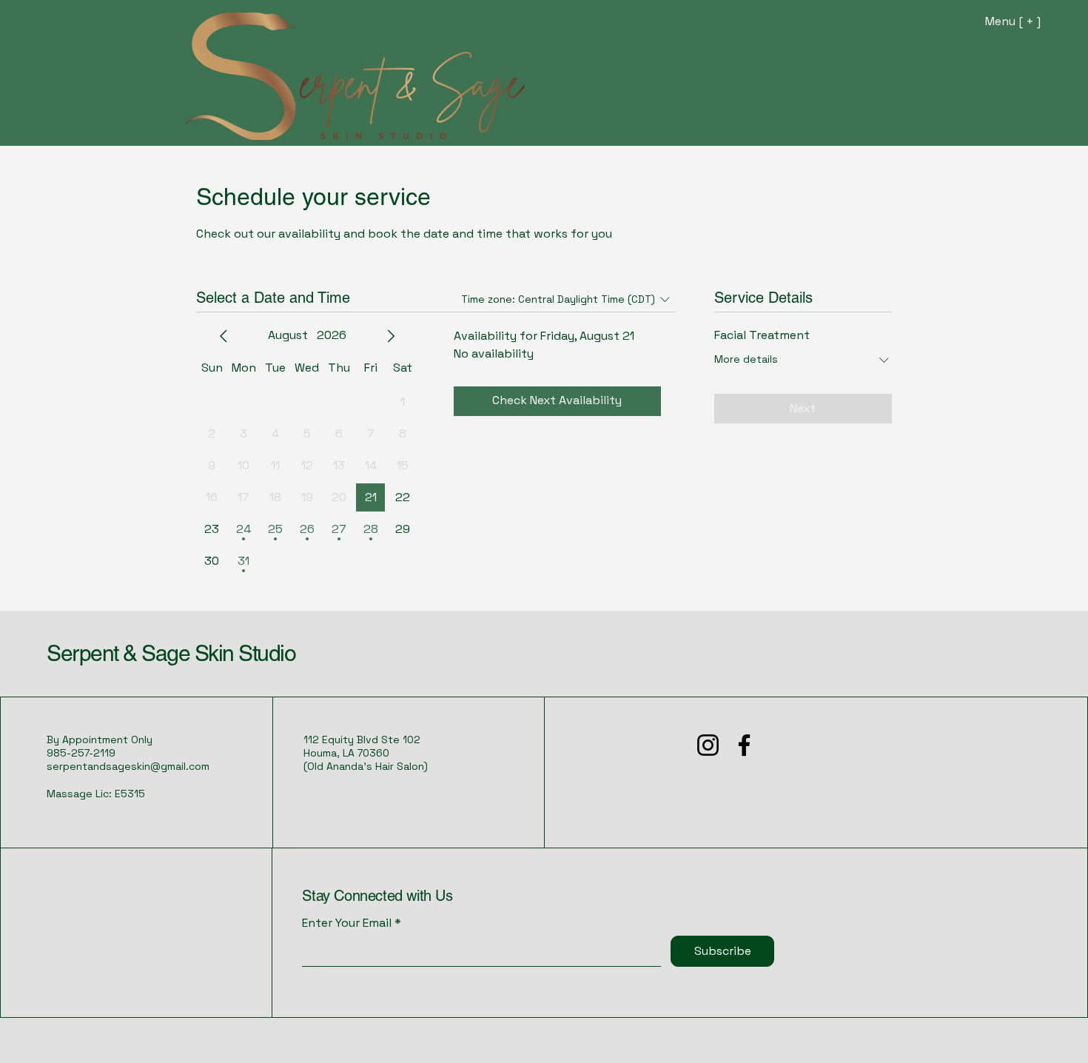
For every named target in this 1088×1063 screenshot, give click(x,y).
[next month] (391, 336)
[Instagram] (708, 745)
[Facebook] (744, 745)
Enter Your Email (347, 923)
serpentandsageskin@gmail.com (128, 766)
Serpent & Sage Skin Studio (171, 653)
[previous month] (223, 336)
